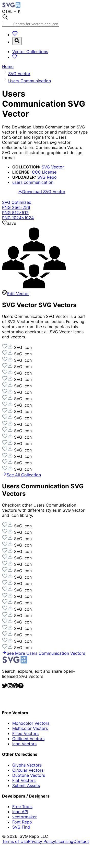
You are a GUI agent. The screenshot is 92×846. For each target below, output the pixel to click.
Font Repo (22, 821)
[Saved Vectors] (15, 34)
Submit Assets (26, 785)
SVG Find (21, 827)
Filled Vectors (25, 733)
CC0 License (44, 172)
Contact (81, 841)
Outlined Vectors (28, 738)
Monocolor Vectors (30, 723)
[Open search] (17, 41)
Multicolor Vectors (30, 728)
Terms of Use (15, 841)
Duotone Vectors (28, 775)
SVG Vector (53, 166)
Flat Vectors (24, 780)
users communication (32, 182)
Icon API (20, 811)
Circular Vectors (27, 770)
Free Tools (22, 806)
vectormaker (24, 816)
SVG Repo (47, 177)
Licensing (64, 841)
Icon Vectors (24, 743)
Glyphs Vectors (27, 765)
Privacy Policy (41, 841)
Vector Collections (30, 51)
